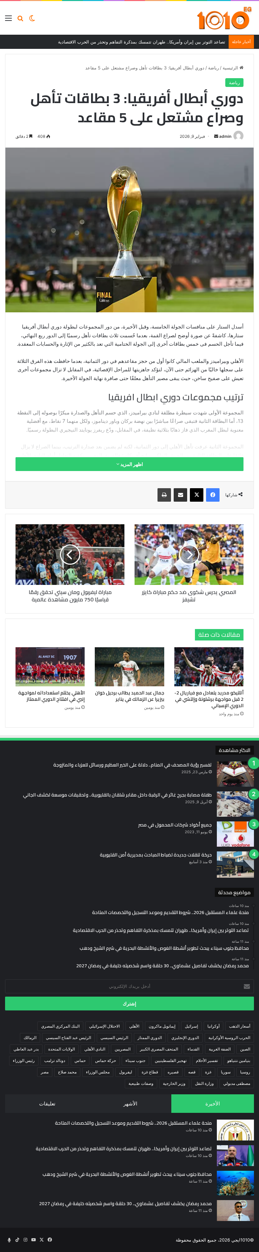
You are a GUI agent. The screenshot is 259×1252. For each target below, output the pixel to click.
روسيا (245, 1071)
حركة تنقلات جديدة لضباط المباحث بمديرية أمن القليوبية (156, 854)
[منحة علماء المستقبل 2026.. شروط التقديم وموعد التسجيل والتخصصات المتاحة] (235, 1130)
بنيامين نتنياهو (238, 1060)
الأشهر (130, 1103)
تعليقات (47, 1103)
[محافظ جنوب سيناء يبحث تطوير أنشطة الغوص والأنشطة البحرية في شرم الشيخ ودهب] (235, 1183)
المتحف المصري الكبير (159, 1049)
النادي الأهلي (94, 1049)
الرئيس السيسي (114, 1037)
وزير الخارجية (174, 1083)
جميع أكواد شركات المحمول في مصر (175, 824)
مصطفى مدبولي (236, 1083)
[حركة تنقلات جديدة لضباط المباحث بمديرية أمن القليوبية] (235, 864)
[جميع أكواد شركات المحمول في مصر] (235, 834)
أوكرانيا (213, 1026)
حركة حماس (105, 1060)
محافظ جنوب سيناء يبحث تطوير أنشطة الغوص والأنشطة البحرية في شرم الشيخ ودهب (127, 1174)
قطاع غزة (150, 1071)
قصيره (173, 1071)
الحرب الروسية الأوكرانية (229, 1037)
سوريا (226, 1071)
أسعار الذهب (239, 1026)
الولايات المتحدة (61, 1049)
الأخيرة (212, 1103)
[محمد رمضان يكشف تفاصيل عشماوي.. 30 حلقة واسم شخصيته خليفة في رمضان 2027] (235, 1210)
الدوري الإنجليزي (185, 1037)
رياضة (213, 67)
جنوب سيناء (135, 1060)
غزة (208, 1071)
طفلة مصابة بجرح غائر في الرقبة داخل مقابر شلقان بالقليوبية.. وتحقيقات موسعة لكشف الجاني (117, 794)
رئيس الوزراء (24, 1060)
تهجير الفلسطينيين (170, 1060)
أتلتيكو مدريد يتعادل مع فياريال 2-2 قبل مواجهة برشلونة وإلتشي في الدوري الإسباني (208, 699)
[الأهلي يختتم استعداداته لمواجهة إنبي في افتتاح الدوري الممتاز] (50, 666)
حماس (80, 1060)
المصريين (123, 1049)
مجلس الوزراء (98, 1071)
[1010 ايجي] (225, 18)
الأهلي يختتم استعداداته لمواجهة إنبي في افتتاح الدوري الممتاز (51, 695)
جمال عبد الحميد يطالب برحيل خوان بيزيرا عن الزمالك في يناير (129, 695)
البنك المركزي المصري (60, 1026)
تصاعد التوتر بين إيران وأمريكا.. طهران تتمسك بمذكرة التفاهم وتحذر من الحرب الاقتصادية (124, 1148)
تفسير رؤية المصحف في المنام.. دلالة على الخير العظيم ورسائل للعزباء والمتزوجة (132, 764)
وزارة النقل (204, 1083)
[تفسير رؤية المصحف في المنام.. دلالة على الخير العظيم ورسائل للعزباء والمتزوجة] (235, 774)
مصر (45, 1071)
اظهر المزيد (131, 464)
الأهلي (134, 1026)
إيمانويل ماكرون (162, 1026)
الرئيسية (231, 67)
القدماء (193, 1049)
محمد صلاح (67, 1071)
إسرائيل (191, 1026)
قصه (192, 1071)
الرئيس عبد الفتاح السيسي (68, 1037)
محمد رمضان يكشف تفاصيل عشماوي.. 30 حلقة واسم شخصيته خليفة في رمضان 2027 (125, 1203)
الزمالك (30, 1037)
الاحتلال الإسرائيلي (104, 1026)
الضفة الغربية (220, 1049)
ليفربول (125, 1071)
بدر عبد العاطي (26, 1049)
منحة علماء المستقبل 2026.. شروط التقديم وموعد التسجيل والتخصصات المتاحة (133, 1123)
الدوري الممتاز (150, 1037)
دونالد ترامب (54, 1060)
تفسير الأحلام (207, 1060)
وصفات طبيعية (140, 1083)
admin (225, 136)
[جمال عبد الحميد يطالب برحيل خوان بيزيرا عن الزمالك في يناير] (129, 666)
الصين (245, 1049)
